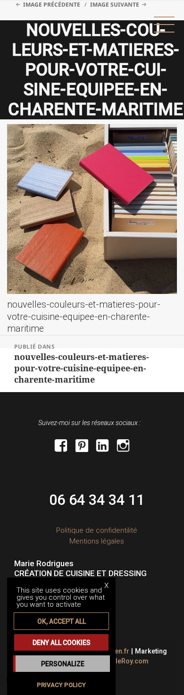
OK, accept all (61, 621)
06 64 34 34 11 (96, 500)
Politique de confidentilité (96, 530)
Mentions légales (96, 541)
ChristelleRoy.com (120, 661)
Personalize (62, 664)
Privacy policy (61, 684)
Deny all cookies (62, 642)
